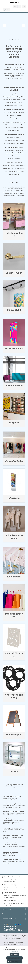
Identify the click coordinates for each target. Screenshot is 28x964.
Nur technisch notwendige (14, 958)
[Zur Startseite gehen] (14, 2)
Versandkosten (6, 936)
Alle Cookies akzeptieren (14, 961)
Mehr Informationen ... (14, 951)
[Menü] (4, 6)
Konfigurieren (14, 954)
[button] (9, 39)
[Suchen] (15, 6)
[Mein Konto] (24, 6)
